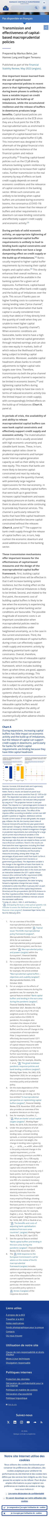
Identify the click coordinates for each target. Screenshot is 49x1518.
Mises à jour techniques (18, 1359)
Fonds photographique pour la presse (25, 1328)
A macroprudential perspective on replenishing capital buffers (25, 1100)
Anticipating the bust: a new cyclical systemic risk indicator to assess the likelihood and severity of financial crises (24, 907)
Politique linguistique (16, 1398)
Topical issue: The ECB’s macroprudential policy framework (26, 931)
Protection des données (18, 1379)
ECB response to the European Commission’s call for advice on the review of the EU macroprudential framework (24, 1260)
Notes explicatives (15, 1323)
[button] (44, 3)
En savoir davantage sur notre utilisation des (26, 1499)
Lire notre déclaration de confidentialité (26, 1494)
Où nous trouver (14, 1336)
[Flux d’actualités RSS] (41, 1422)
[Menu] (44, 7)
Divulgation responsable (18, 1363)
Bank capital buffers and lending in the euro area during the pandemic (26, 999)
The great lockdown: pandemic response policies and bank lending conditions (25, 1066)
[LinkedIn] (15, 1422)
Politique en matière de (22, 1390)
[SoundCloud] (35, 1422)
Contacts (10, 1332)
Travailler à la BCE (15, 1319)
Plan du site (12, 1404)
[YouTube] (28, 1422)
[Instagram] (21, 1422)
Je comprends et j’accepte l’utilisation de (26, 1507)
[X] (8, 1422)
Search (36, 8)
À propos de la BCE (15, 1315)
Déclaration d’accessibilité (19, 1394)
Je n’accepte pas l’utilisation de (26, 1513)
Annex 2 (17, 1291)
